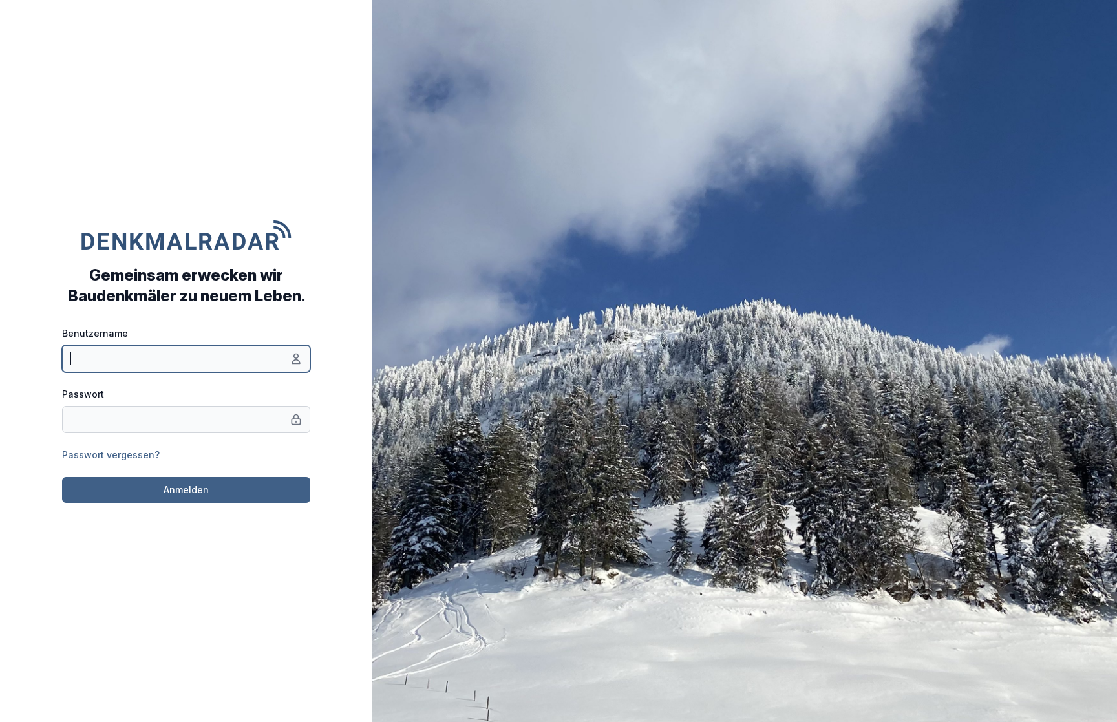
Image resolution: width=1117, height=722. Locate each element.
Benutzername (95, 333)
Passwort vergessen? (111, 454)
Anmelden (186, 489)
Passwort (83, 393)
